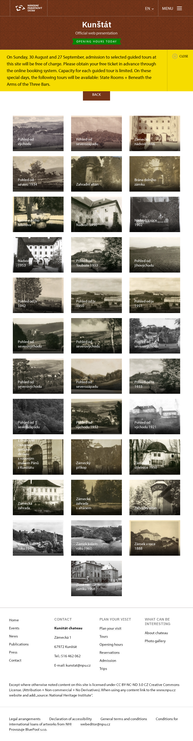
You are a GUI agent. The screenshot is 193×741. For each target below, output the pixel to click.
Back (96, 94)
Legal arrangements (25, 718)
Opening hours (111, 644)
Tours (104, 636)
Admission (108, 660)
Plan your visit (110, 628)
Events (14, 628)
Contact (15, 660)
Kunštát (96, 24)
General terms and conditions (124, 718)
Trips (103, 668)
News (13, 636)
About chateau (156, 632)
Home (14, 620)
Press (13, 652)
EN (148, 8)
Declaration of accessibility (70, 718)
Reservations (110, 652)
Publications (19, 644)
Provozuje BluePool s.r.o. (28, 729)
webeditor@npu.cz (95, 724)
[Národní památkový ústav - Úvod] (28, 8)
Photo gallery (155, 640)
